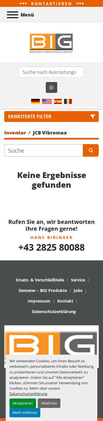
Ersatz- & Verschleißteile (40, 280)
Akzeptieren (23, 403)
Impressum (39, 301)
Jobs (78, 290)
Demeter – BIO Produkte (43, 290)
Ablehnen (49, 403)
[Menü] (12, 14)
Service (78, 280)
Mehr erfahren (25, 412)
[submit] (91, 150)
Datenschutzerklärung (28, 393)
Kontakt (65, 301)
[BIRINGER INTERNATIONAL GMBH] (51, 346)
